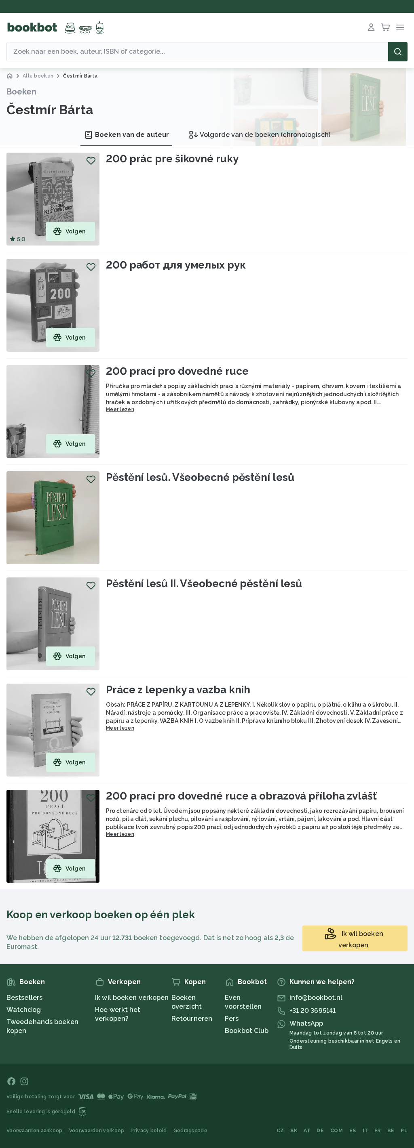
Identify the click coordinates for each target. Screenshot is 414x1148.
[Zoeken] (398, 51)
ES (352, 1130)
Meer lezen (120, 409)
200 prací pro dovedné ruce (177, 371)
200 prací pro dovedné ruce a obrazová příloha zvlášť (241, 796)
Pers (232, 1018)
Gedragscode (190, 1130)
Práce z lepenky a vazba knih (178, 690)
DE (320, 1130)
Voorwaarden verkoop (97, 1130)
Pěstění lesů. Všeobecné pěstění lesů (200, 477)
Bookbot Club (246, 1031)
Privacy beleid (149, 1130)
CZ (280, 1130)
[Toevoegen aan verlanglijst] (91, 160)
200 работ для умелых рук (176, 265)
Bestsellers (24, 997)
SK (293, 1130)
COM (336, 1130)
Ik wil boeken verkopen (132, 997)
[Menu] (400, 27)
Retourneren (191, 1018)
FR (377, 1130)
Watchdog (23, 1010)
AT (307, 1130)
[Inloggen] (371, 27)
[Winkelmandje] (385, 27)
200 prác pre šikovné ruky (172, 159)
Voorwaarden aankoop (34, 1130)
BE (391, 1130)
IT (365, 1130)
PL (404, 1130)
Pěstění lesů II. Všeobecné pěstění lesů (204, 583)
